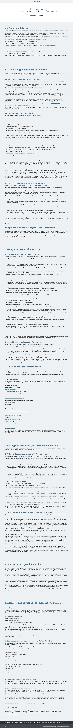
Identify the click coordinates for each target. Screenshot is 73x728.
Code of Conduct (65, 726)
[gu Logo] (36, 1)
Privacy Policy (59, 726)
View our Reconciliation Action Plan (59, 722)
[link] (56, 103)
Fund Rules (45, 726)
